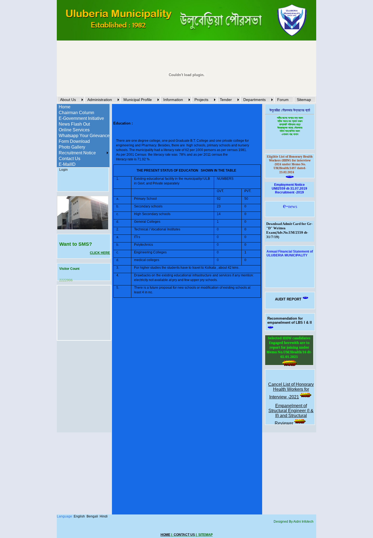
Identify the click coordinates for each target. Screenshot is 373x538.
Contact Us (69, 158)
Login (63, 170)
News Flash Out (74, 124)
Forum (283, 99)
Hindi (104, 516)
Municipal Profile (137, 99)
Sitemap (304, 99)
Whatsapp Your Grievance (84, 135)
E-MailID (67, 164)
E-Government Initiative (81, 118)
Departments (254, 99)
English (79, 516)
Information (173, 99)
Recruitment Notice (77, 153)
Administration (99, 99)
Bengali (92, 516)
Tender (226, 99)
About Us (68, 99)
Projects (201, 99)
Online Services (74, 130)
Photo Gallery (72, 147)
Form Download (74, 141)
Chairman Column (76, 112)
